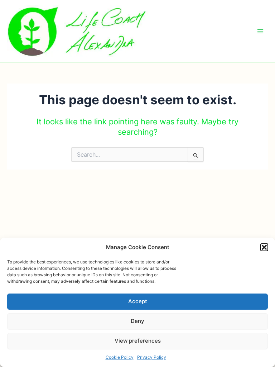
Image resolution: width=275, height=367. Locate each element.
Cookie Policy (120, 357)
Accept (137, 301)
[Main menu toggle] (260, 31)
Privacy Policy (151, 357)
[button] (264, 247)
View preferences (138, 340)
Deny (137, 321)
